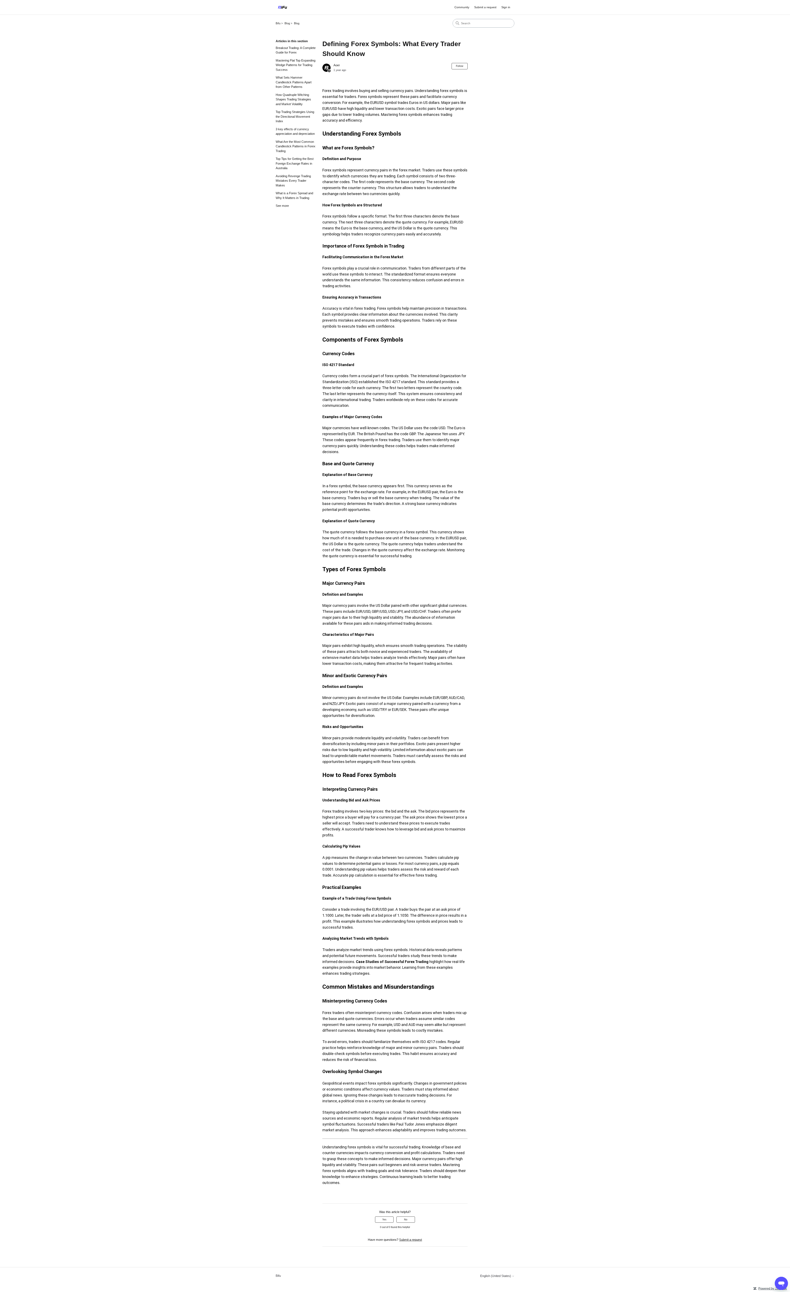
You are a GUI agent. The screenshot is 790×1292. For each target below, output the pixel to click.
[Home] (282, 7)
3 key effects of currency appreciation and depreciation (295, 131)
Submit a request (485, 7)
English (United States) (496, 1276)
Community (461, 7)
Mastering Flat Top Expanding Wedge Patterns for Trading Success (295, 65)
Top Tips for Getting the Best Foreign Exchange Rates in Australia (295, 163)
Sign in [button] (505, 7)
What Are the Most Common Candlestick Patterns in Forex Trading (295, 146)
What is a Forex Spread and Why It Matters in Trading (294, 195)
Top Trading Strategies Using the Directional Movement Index (295, 116)
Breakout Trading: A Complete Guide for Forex (296, 50)
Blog (287, 23)
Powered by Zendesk (772, 1288)
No (405, 1219)
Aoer (336, 65)
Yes (384, 1219)
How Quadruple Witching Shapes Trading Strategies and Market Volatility (293, 99)
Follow (459, 66)
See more (282, 205)
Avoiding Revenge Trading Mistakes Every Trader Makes (293, 180)
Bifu (278, 23)
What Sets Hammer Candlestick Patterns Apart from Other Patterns (293, 82)
